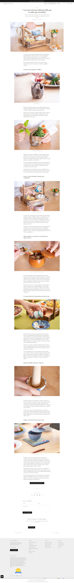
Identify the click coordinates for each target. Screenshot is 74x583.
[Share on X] (34, 495)
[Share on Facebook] (37, 495)
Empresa (59, 547)
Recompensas (31, 544)
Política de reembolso (48, 544)
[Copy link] (42, 495)
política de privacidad (48, 547)
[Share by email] (32, 495)
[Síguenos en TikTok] (19, 575)
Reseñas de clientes (32, 551)
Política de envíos (47, 545)
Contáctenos (31, 552)
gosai (43, 338)
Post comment (27, 512)
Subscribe (31, 527)
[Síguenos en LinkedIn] (21, 575)
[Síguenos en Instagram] (12, 575)
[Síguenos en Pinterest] (14, 575)
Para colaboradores (61, 544)
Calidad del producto (32, 547)
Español (64, 3)
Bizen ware (45, 107)
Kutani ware (39, 334)
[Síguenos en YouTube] (17, 575)
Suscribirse (14, 550)
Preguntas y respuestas (32, 542)
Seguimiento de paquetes (33, 545)
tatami (24, 459)
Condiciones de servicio (48, 542)
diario (45, 3)
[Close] (72, 580)
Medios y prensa (60, 545)
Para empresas (60, 542)
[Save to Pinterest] (39, 495)
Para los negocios (52, 3)
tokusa (37, 402)
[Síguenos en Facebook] (10, 575)
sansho (48, 411)
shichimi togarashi (26, 287)
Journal (37, 7)
